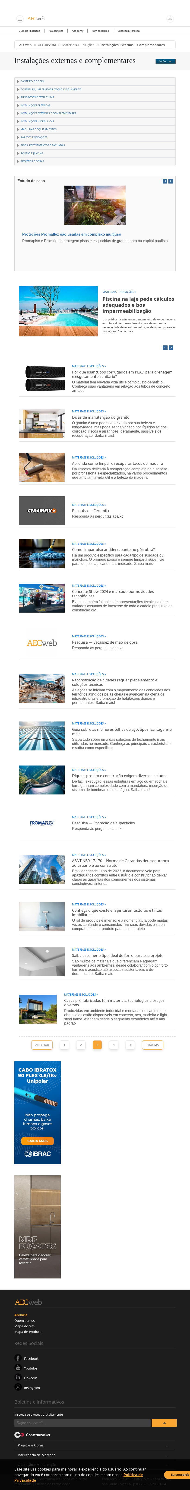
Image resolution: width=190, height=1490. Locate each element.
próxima (153, 1045)
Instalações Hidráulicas (37, 121)
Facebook (31, 1358)
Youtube (30, 1368)
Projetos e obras (32, 161)
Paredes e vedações (34, 137)
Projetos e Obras (31, 1445)
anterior (42, 1045)
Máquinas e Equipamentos (39, 129)
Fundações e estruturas (37, 97)
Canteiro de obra (32, 81)
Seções (163, 61)
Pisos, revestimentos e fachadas (43, 145)
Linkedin (30, 1378)
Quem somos (24, 1320)
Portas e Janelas (32, 153)
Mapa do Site (24, 1326)
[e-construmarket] (32, 1434)
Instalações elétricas (35, 105)
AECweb (25, 45)
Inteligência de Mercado (36, 1455)
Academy (77, 31)
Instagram (32, 1388)
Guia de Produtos (29, 31)
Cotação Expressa (128, 31)
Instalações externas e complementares (48, 113)
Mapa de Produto (27, 1331)
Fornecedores (100, 31)
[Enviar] (164, 1423)
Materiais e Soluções (78, 45)
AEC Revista (56, 31)
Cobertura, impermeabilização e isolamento (51, 89)
